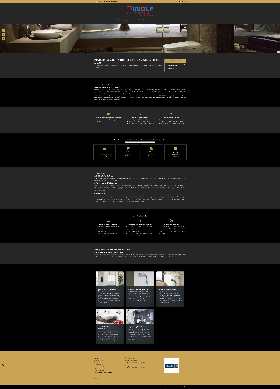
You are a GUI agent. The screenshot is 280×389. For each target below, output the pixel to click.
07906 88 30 (99, 1)
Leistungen (125, 20)
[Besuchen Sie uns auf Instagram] (182, 2)
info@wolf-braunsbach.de (111, 1)
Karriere (150, 20)
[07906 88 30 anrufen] (95, 2)
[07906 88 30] (3, 24)
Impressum (167, 387)
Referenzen (158, 20)
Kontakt (183, 387)
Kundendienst (142, 20)
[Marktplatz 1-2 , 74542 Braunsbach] (179, 2)
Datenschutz (175, 387)
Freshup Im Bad (172, 68)
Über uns (133, 20)
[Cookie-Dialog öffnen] (3, 365)
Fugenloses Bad (172, 65)
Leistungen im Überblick (174, 61)
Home (119, 20)
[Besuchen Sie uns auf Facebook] (184, 2)
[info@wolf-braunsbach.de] (95, 378)
